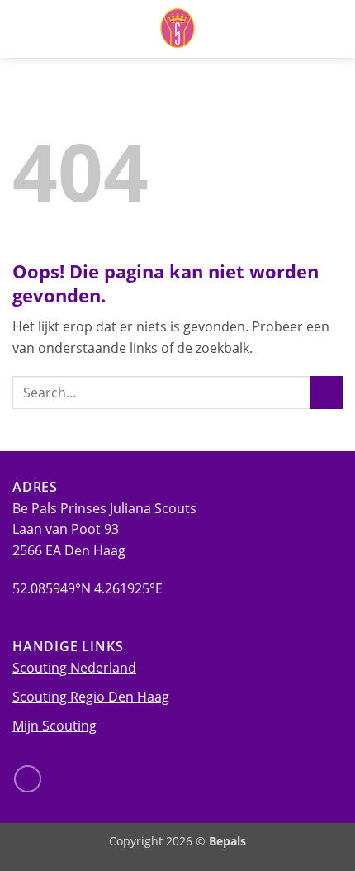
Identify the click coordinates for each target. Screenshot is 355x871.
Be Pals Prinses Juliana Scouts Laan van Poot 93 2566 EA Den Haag (104, 529)
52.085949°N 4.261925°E (87, 588)
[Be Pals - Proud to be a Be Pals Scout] (177, 29)
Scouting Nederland (74, 668)
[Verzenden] (326, 392)
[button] (333, 28)
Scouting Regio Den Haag (90, 697)
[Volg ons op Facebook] (27, 778)
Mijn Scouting (54, 725)
